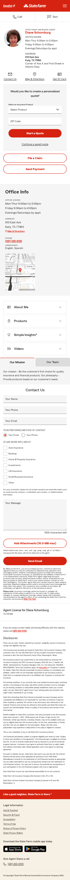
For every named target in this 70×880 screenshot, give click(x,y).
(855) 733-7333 (29, 599)
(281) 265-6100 (13, 241)
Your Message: (13, 503)
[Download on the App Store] (13, 849)
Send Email (35, 561)
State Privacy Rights (13, 833)
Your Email (11, 421)
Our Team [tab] (53, 362)
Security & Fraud (11, 815)
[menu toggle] (65, 6)
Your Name (11, 399)
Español (7, 6)
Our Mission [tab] (17, 362)
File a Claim (35, 158)
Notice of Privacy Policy (14, 828)
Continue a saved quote (35, 144)
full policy (43, 667)
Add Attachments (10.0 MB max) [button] (35, 543)
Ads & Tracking (10, 810)
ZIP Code (15, 121)
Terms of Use (9, 824)
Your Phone (11, 410)
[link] (35, 6)
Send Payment (35, 169)
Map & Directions (16, 231)
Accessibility (9, 819)
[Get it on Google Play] (35, 849)
